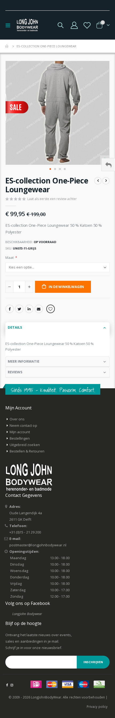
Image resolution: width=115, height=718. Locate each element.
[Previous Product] (98, 181)
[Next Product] (106, 181)
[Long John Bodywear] (27, 25)
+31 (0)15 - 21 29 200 (25, 532)
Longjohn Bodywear (27, 613)
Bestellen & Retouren (27, 451)
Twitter (19, 309)
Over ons (17, 419)
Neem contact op (23, 425)
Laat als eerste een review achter (52, 199)
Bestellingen (20, 438)
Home (7, 46)
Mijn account (20, 431)
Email (38, 309)
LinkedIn (29, 309)
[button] (50, 169)
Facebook (9, 309)
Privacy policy (97, 706)
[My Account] (74, 25)
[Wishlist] (87, 25)
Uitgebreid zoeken (25, 444)
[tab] (57, 327)
